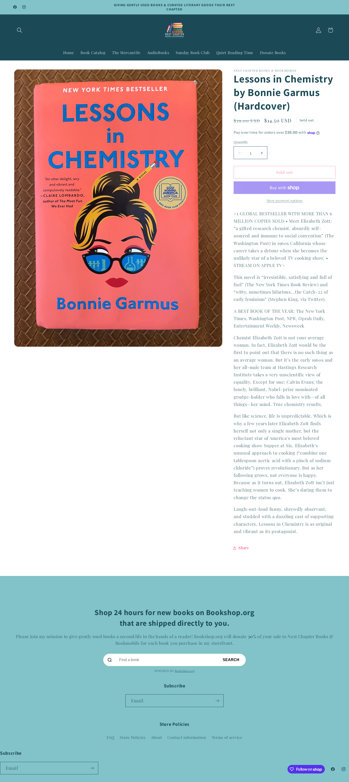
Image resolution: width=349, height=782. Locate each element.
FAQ (110, 737)
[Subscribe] (217, 700)
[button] (20, 30)
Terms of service (227, 737)
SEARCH (231, 660)
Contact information (186, 737)
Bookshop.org (184, 671)
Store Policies (133, 737)
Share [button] (243, 547)
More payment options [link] (285, 200)
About (156, 737)
